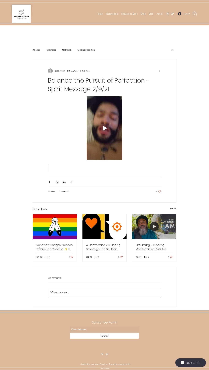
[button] (195, 13)
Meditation (66, 50)
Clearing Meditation (86, 50)
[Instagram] (167, 13)
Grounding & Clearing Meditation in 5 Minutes (151, 247)
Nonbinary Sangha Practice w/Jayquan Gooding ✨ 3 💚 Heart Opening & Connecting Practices (54, 247)
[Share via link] (71, 182)
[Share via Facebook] (49, 182)
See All (173, 209)
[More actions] (159, 71)
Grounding (51, 50)
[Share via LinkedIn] (64, 182)
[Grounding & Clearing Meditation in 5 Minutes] (154, 226)
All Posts (36, 50)
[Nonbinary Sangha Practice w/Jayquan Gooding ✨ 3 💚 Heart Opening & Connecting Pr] (55, 226)
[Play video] (104, 128)
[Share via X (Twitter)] (56, 182)
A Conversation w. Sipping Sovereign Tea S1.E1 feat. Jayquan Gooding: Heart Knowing (103, 247)
